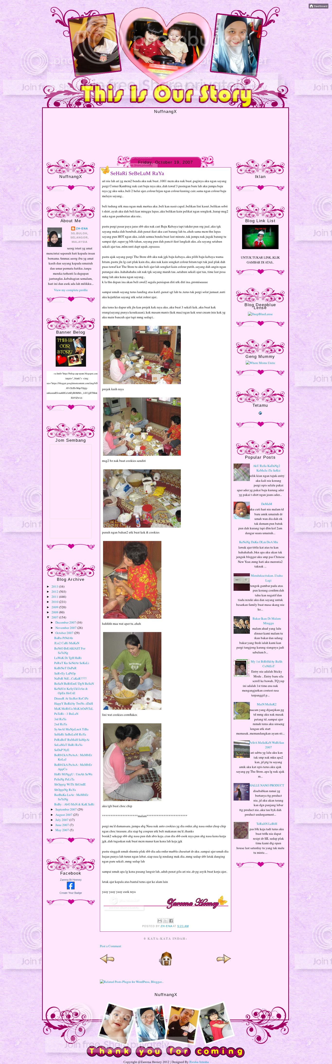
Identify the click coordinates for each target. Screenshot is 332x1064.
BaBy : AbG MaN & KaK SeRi (74, 804)
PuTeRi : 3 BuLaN (66, 713)
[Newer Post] (107, 965)
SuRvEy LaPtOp (65, 673)
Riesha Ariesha (199, 1062)
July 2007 (62, 820)
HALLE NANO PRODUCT (266, 785)
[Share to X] (165, 920)
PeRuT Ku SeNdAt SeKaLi (71, 663)
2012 (55, 591)
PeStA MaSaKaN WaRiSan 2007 (266, 745)
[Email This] (159, 920)
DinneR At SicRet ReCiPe (71, 698)
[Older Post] (224, 965)
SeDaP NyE (61, 750)
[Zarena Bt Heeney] (71, 888)
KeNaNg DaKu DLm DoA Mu (258, 542)
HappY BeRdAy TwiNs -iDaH (73, 703)
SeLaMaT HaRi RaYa (68, 745)
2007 (55, 617)
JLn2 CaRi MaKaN (66, 643)
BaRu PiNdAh (63, 638)
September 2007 (66, 809)
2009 (55, 607)
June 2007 (62, 825)
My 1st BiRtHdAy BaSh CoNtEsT (266, 663)
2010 (55, 602)
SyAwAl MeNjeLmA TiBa (71, 729)
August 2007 (64, 814)
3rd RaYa (60, 719)
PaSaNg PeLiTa (64, 779)
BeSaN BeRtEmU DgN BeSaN (74, 683)
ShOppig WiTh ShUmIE (70, 784)
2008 (55, 612)
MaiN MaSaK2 (267, 704)
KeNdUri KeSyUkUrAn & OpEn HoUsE (71, 690)
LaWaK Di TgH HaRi (68, 658)
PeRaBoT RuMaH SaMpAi (71, 739)
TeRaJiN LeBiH (266, 823)
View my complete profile (71, 290)
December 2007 (66, 622)
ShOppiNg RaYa (65, 789)
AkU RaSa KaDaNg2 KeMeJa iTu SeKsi (266, 468)
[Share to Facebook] (171, 920)
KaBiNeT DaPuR (65, 668)
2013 (55, 586)
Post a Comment (110, 946)
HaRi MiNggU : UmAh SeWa (73, 774)
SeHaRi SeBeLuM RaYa (70, 734)
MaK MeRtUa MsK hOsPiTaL (73, 708)
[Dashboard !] (318, 7)
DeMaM (266, 504)
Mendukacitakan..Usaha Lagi (267, 578)
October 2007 (64, 633)
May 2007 (62, 830)
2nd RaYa (60, 724)
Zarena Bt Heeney (71, 879)
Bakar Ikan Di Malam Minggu (267, 620)
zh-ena (82, 228)
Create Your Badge (71, 892)
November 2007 (66, 627)
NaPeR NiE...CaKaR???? (70, 678)
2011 (55, 596)
